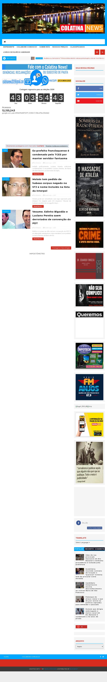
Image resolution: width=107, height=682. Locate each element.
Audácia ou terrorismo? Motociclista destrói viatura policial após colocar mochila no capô (59, 58)
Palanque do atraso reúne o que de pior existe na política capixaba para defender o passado (89, 600)
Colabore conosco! (27, 47)
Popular (79, 549)
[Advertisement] (37, 128)
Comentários (99, 549)
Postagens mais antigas (61, 248)
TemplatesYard (50, 669)
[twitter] (103, 657)
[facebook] (100, 657)
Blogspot (74, 669)
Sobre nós (44, 47)
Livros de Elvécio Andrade (16, 52)
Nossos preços (60, 47)
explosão (23, 58)
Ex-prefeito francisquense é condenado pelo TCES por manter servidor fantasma (50, 154)
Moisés (5, 179)
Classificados (77, 47)
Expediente (8, 47)
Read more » (38, 174)
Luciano (6, 211)
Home (6, 657)
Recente (89, 549)
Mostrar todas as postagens (57, 146)
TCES (5, 150)
